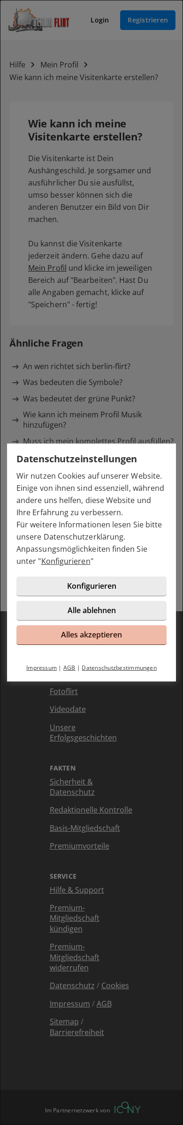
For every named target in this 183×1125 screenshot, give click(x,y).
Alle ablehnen (92, 610)
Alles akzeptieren (91, 634)
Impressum (41, 668)
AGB (69, 668)
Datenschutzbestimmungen (119, 668)
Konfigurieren (66, 561)
